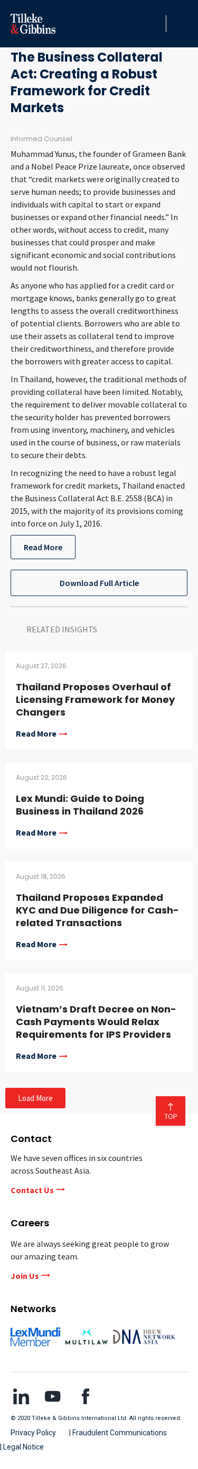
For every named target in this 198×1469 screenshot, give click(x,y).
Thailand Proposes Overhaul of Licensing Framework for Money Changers (95, 699)
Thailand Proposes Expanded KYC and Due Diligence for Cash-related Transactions (97, 910)
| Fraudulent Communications (118, 1432)
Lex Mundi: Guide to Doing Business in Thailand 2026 (80, 805)
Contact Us (32, 1190)
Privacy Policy (33, 1432)
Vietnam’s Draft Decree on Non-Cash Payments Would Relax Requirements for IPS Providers (96, 1022)
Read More (43, 547)
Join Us (25, 1276)
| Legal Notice (22, 1447)
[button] (155, 23)
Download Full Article (99, 583)
